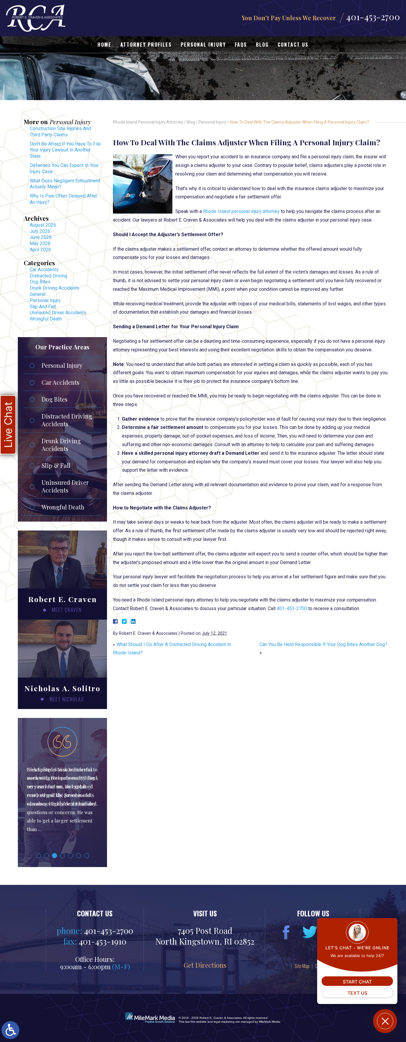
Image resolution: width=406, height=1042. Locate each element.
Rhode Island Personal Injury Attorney (148, 122)
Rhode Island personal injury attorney (241, 211)
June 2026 (41, 237)
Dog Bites (40, 282)
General (37, 294)
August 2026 (43, 225)
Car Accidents (44, 269)
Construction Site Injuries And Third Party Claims (60, 132)
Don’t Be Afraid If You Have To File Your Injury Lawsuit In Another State (65, 150)
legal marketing (224, 1021)
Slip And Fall (43, 307)
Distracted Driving (48, 276)
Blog (262, 44)
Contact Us (293, 44)
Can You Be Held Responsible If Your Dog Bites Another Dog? (323, 644)
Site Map (302, 966)
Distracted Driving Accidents (67, 420)
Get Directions (205, 965)
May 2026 (40, 243)
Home (104, 44)
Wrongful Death (46, 319)
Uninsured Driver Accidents (58, 312)
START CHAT (357, 982)
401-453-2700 (373, 17)
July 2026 (40, 231)
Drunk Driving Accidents (54, 288)
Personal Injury (203, 44)
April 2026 (40, 249)
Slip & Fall (56, 465)
